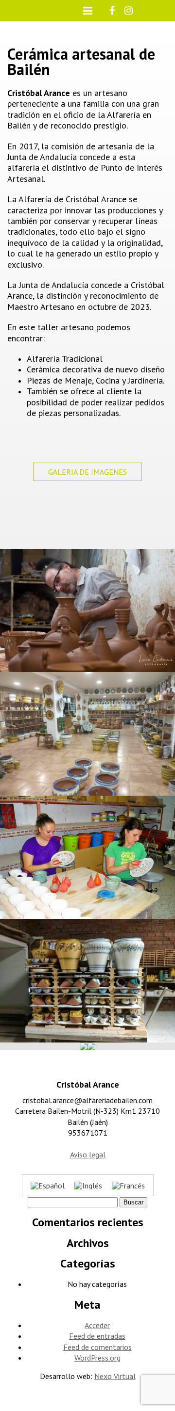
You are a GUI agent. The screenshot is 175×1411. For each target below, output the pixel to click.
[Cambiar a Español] (48, 1185)
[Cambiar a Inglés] (88, 1185)
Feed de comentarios (97, 1347)
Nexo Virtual (115, 1376)
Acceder (97, 1325)
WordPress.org (97, 1358)
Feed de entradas (97, 1336)
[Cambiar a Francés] (128, 1185)
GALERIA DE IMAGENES (87, 472)
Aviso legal (87, 1154)
